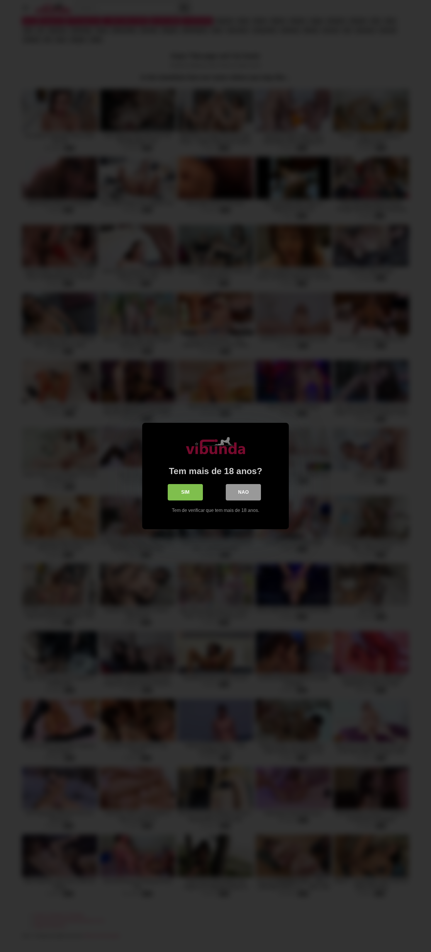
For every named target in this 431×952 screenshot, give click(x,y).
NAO (243, 492)
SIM (185, 492)
